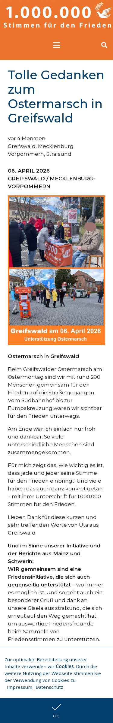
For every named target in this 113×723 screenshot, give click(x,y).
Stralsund (58, 154)
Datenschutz (49, 687)
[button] (56, 710)
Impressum (19, 687)
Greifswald (22, 146)
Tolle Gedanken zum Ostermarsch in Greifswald (56, 96)
